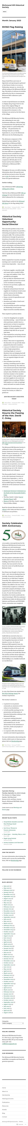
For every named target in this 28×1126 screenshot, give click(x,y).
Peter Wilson (7, 207)
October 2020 (8, 981)
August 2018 (7, 1012)
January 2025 (7, 909)
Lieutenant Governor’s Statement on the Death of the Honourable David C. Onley (15, 493)
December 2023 (8, 927)
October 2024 (8, 915)
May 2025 (6, 902)
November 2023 (8, 929)
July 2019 (6, 1006)
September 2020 (8, 983)
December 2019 (8, 996)
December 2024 (8, 911)
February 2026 (8, 890)
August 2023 (7, 936)
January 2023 (7, 948)
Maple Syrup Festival (10, 838)
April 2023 (7, 942)
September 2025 (8, 896)
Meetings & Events (7, 1098)
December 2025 (8, 894)
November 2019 (8, 998)
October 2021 (7, 963)
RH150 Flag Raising (12, 27)
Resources (5, 1106)
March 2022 (7, 954)
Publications (6, 1102)
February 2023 (8, 946)
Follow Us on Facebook (11, 870)
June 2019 (6, 1008)
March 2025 (7, 905)
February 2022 (8, 956)
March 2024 (7, 923)
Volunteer (4, 404)
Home (4, 1088)
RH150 (14, 208)
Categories (5, 1021)
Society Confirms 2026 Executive (13, 842)
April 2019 (7, 1010)
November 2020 (8, 979)
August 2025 (7, 898)
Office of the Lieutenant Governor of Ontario (12, 442)
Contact (4, 1117)
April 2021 (7, 971)
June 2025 (7, 900)
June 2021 (6, 967)
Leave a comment (12, 404)
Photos (6, 501)
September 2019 (8, 1002)
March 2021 (7, 973)
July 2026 (6, 886)
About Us (5, 1091)
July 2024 (6, 919)
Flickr (6, 444)
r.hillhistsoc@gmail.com (9, 1044)
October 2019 (7, 1000)
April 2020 (7, 987)
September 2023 (8, 934)
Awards (4, 1109)
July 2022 (6, 952)
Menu (4, 11)
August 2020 (7, 985)
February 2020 (8, 992)
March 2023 (7, 944)
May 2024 (6, 921)
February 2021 (8, 975)
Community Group (6, 746)
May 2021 (6, 969)
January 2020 (7, 994)
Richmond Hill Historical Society (10, 1121)
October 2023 (8, 931)
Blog (3, 1113)
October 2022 (8, 950)
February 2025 (8, 907)
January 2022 (7, 958)
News (11, 208)
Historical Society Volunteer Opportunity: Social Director (11, 220)
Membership (15, 741)
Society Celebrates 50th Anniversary (12, 524)
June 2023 (7, 938)
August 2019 (7, 1004)
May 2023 (6, 940)
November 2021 (8, 961)
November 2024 (8, 913)
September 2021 (8, 965)
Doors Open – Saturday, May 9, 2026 (15, 834)
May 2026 (7, 888)
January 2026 (8, 892)
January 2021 (7, 977)
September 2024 (8, 917)
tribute (4, 509)
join (7, 176)
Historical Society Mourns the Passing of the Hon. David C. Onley (13, 414)
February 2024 (8, 925)
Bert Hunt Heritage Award (10, 693)
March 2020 (7, 990)
